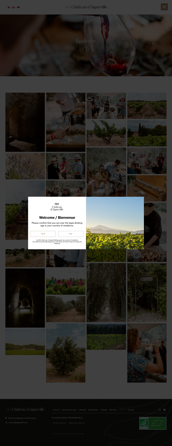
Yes (43, 234)
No (71, 234)
